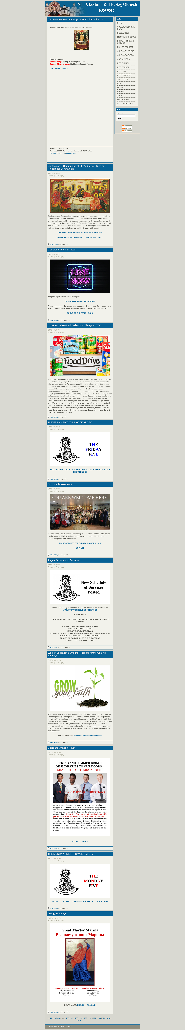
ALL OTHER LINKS (125, 103)
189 (81, 1018)
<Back (57, 1018)
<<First (51, 1018)
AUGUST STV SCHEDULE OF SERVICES (80, 610)
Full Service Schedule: (59, 69)
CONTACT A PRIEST (125, 51)
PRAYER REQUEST (125, 47)
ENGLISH (81, 1005)
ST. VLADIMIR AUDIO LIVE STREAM (80, 301)
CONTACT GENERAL (126, 55)
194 (103, 1018)
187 (71, 1018)
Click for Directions (57, 153)
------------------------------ (126, 25)
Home (119, 23)
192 (94, 1018)
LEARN (120, 87)
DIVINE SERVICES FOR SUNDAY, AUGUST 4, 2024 (80, 543)
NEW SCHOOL (123, 67)
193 (99, 1018)
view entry (53, 244)
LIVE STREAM (123, 99)
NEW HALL (121, 71)
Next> (109, 1018)
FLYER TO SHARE (80, 842)
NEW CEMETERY (124, 75)
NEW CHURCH (123, 63)
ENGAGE (121, 91)
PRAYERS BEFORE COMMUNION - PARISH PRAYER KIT (80, 237)
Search (121, 109)
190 (85, 1018)
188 (76, 1018)
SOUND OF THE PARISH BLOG (80, 313)
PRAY (119, 83)
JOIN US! (80, 548)
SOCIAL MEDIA (123, 59)
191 (90, 1018)
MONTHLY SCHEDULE (126, 37)
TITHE (119, 95)
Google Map (71, 153)
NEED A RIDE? (123, 33)
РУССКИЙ (91, 1005)
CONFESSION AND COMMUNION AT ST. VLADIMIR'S (80, 233)
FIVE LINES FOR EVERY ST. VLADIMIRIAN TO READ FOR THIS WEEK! (80, 901)
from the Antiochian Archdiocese (88, 736)
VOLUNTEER (122, 79)
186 (67, 1018)
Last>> (80, 1020)
